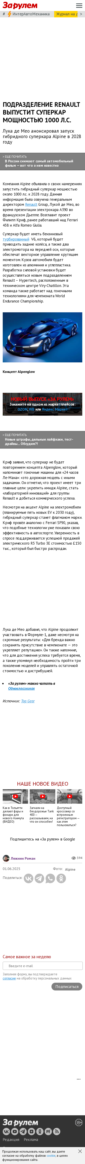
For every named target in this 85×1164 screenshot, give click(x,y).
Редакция (11, 1139)
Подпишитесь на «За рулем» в (42, 839)
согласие (9, 978)
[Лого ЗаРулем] (20, 5)
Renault (31, 204)
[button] (80, 1151)
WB (31, 409)
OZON (22, 409)
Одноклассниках (21, 688)
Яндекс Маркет (55, 409)
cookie (51, 1155)
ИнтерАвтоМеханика (31, 13)
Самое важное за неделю (27, 956)
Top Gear (27, 701)
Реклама (31, 1139)
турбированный (16, 239)
